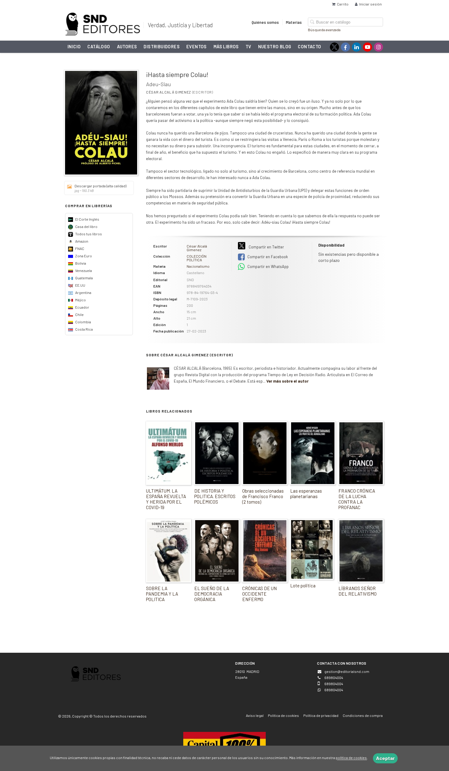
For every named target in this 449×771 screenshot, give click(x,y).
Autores (127, 46)
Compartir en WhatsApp (267, 266)
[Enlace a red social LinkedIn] (356, 47)
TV (248, 46)
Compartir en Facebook (267, 256)
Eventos (196, 46)
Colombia (83, 322)
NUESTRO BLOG (274, 46)
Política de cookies (283, 715)
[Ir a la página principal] (102, 23)
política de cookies (351, 758)
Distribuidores (162, 46)
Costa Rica (84, 329)
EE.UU (80, 285)
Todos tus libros (88, 234)
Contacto (309, 46)
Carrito (343, 4)
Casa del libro (86, 226)
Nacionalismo (198, 266)
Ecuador (82, 307)
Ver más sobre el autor (287, 381)
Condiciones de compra (363, 715)
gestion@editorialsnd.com (346, 671)
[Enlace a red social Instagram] (378, 47)
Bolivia (80, 263)
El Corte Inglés (87, 219)
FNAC (79, 248)
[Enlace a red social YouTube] (367, 47)
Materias (294, 22)
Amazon (81, 241)
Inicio (74, 46)
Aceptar (385, 758)
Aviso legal (255, 715)
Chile (79, 314)
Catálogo (98, 46)
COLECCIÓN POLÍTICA (196, 258)
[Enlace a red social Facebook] (345, 47)
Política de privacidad (320, 715)
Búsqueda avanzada (324, 29)
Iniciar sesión (370, 4)
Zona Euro (83, 256)
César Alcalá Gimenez (168, 92)
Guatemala (84, 278)
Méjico (80, 300)
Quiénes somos (265, 22)
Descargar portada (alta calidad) (100, 188)
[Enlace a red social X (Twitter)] (334, 47)
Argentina (83, 292)
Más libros (226, 46)
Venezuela (83, 270)
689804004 (333, 690)
